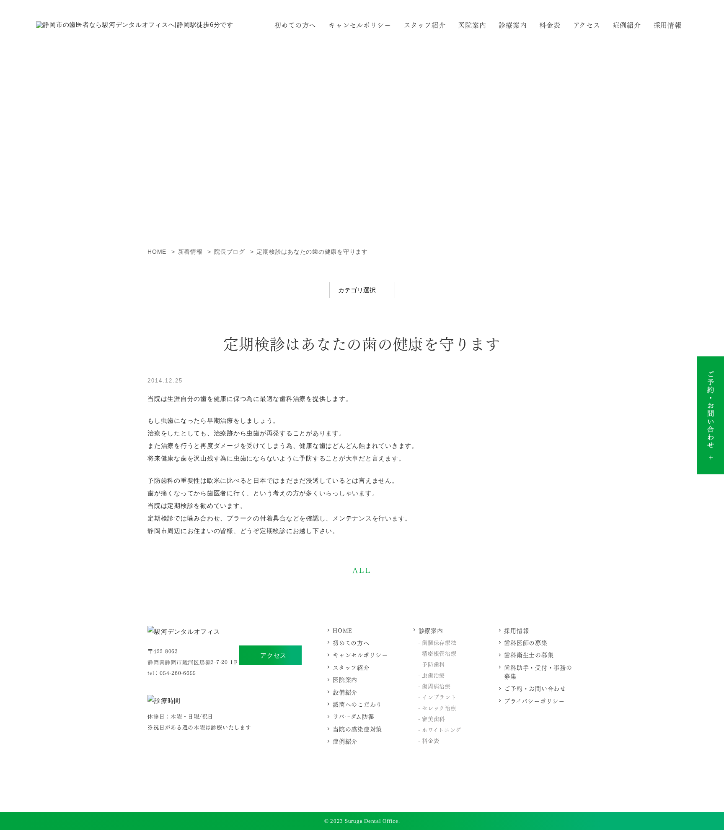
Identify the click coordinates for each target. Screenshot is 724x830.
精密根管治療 (439, 652)
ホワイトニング (441, 729)
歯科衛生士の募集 (528, 654)
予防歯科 (433, 663)
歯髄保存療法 (439, 641)
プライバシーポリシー (534, 700)
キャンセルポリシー (359, 24)
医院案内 (472, 24)
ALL (361, 569)
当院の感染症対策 (357, 728)
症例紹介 (627, 24)
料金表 (549, 24)
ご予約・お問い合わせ (535, 688)
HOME (342, 630)
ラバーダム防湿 (353, 716)
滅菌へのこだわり (357, 704)
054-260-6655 (178, 672)
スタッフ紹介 (425, 24)
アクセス (273, 655)
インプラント (439, 696)
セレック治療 (439, 707)
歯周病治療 (436, 685)
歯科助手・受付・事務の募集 (538, 671)
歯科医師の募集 (525, 642)
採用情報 (668, 24)
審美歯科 (433, 718)
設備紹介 (345, 691)
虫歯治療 (433, 674)
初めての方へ (295, 24)
